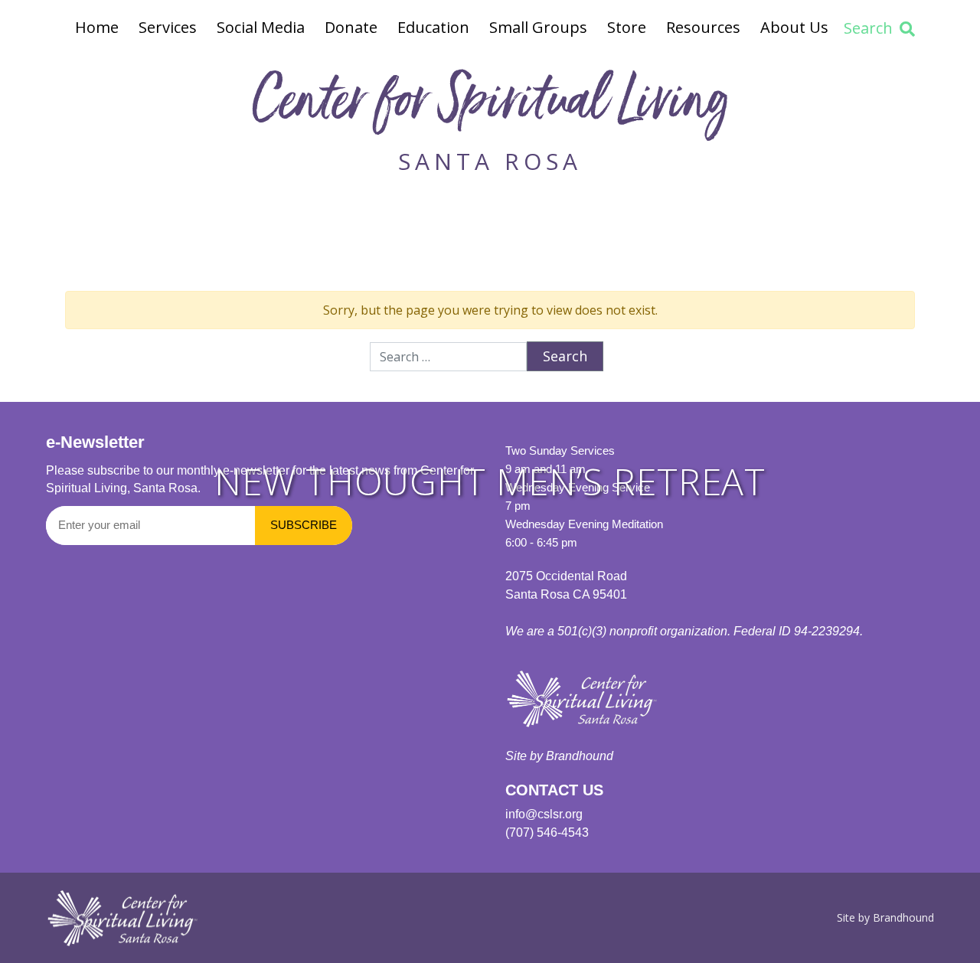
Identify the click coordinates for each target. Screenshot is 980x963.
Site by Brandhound (885, 917)
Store (626, 27)
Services (168, 27)
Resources (703, 27)
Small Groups (538, 27)
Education (433, 27)
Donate (351, 27)
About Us (794, 27)
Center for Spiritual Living (490, 106)
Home (97, 27)
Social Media (261, 27)
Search (868, 28)
